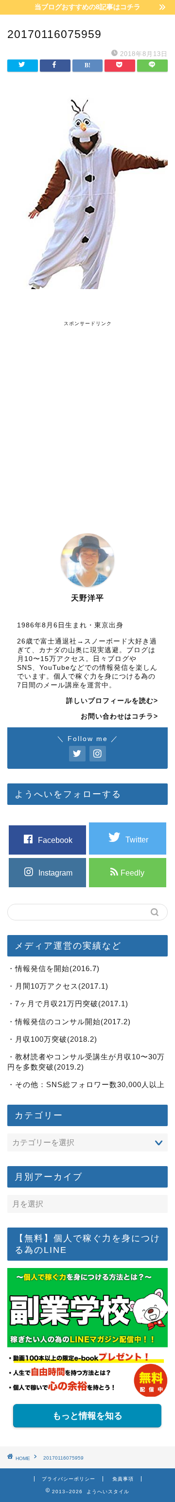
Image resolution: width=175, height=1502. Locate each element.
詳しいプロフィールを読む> (112, 700)
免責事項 (123, 1479)
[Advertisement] (87, 415)
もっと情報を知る (87, 1416)
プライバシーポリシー (68, 1479)
